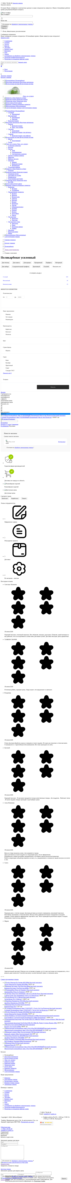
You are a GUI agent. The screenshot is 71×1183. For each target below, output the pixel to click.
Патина (14, 210)
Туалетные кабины (14, 167)
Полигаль (8, 334)
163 (67, 277)
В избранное (5, 426)
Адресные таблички (14, 145)
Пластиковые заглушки (15, 179)
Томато (24, 498)
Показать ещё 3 (7, 373)
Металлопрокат (21, 106)
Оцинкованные (17, 152)
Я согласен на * (20, 447)
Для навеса (16, 262)
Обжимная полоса (17, 207)
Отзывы (7, 42)
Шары (10, 233)
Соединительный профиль (20, 266)
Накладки (15, 223)
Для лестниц (12, 217)
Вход (6, 69)
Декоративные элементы (16, 192)
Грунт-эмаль (18, 103)
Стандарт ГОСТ (10, 370)
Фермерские (16, 165)
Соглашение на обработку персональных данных (20, 56)
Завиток (14, 198)
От (4, 297)
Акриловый (15, 131)
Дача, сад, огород (28, 96)
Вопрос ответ (8, 49)
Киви (7, 360)
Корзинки (15, 203)
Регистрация (8, 71)
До (15, 297)
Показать (18, 387)
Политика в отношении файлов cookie (16, 59)
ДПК (13, 150)
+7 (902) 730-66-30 (6, 3)
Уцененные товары (10, 1084)
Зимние (14, 162)
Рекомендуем (9, 319)
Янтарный (58, 262)
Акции (6, 54)
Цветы (14, 215)
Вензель (14, 195)
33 (67, 284)
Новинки (7, 1078)
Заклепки (11, 230)
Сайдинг (11, 129)
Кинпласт (8, 332)
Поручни (15, 220)
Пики (13, 225)
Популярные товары (10, 1079)
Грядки (10, 149)
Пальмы (14, 208)
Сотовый (11, 112)
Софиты (10, 134)
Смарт (7, 368)
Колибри (8, 363)
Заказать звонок (18, 3)
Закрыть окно (5, 38)
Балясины (11, 187)
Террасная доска (22, 101)
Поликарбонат (20, 80)
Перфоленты (12, 177)
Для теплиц (5, 262)
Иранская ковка (13, 231)
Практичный (9, 365)
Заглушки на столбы (14, 175)
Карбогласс (9, 329)
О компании (8, 41)
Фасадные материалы (26, 82)
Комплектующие (22, 99)
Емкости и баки (21, 98)
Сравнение (14, 424)
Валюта (14, 193)
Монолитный (12, 116)
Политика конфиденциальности (14, 57)
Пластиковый (16, 140)
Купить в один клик (21, 1162)
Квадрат (14, 200)
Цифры (14, 228)
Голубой (46, 266)
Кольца (14, 202)
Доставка (7, 47)
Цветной (14, 119)
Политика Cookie (39, 1181)
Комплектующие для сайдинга (21, 132)
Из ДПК (10, 182)
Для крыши (27, 262)
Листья (14, 205)
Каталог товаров (6, 76)
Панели (10, 124)
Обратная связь (5, 1127)
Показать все (57, 266)
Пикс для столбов (17, 127)
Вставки (14, 188)
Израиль (8, 350)
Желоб (10, 139)
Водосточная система (26, 84)
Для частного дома (14, 222)
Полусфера (15, 213)
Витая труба (16, 197)
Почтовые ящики (17, 227)
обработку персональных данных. (22, 24)
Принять (64, 1178)
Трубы (10, 142)
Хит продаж (9, 317)
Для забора (5, 266)
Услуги (6, 44)
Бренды (6, 46)
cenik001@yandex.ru (50, 1114)
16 (67, 280)
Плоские (11, 170)
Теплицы (11, 160)
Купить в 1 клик (6, 424)
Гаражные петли (13, 174)
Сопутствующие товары (29, 108)
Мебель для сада (13, 159)
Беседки (10, 147)
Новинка (8, 314)
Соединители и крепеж (19, 154)
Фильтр (3, 392)
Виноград (15, 218)
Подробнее (4, 423)
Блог (5, 52)
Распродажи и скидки (11, 1081)
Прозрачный (16, 114)
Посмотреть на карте (27, 1122)
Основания (15, 190)
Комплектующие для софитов (21, 135)
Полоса (14, 212)
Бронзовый (36, 266)
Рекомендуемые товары (11, 1083)
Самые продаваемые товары (10, 979)
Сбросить (52, 387)
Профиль (49, 262)
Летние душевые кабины (16, 155)
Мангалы (11, 157)
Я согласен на (18, 24)
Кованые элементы (24, 104)
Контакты (7, 51)
